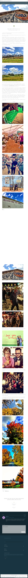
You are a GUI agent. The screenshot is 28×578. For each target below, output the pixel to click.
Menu (26, 2)
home (14, 498)
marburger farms (9, 499)
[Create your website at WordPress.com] (14, 1)
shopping (16, 499)
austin (8, 498)
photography (13, 499)
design (10, 498)
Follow (5, 558)
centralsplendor (3, 3)
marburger (17, 498)
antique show (5, 498)
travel (20, 499)
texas (17, 499)
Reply (25, 516)
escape (12, 498)
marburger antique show (21, 498)
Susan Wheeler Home (11, 85)
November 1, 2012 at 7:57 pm (10, 517)
